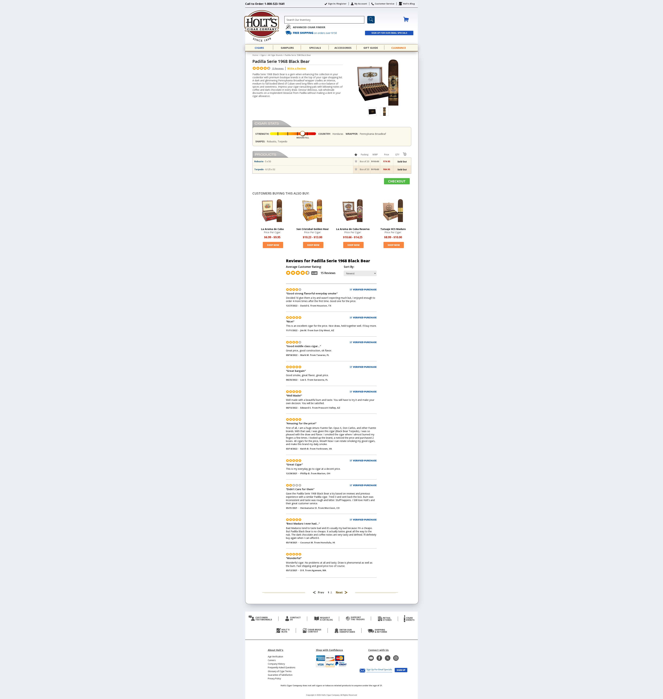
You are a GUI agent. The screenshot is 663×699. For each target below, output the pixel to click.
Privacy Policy (274, 678)
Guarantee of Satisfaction (280, 674)
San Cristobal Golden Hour (312, 229)
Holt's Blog (409, 3)
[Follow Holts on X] (387, 658)
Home (255, 55)
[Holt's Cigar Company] (264, 26)
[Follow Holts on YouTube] (371, 658)
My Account (360, 3)
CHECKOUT (397, 181)
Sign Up (401, 670)
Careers (272, 660)
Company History (276, 663)
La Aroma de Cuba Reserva (352, 229)
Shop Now (273, 245)
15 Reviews (278, 68)
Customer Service (384, 3)
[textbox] (324, 19)
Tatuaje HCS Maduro (393, 229)
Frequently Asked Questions (281, 667)
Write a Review (296, 68)
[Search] (371, 19)
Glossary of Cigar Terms (279, 671)
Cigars (263, 55)
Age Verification (275, 656)
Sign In (331, 3)
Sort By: (349, 267)
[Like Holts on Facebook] (379, 658)
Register (342, 3)
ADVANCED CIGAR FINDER (309, 27)
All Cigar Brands (275, 55)
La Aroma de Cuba (272, 229)
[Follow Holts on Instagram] (396, 658)
